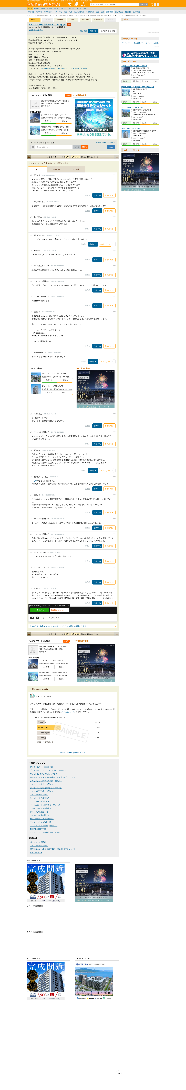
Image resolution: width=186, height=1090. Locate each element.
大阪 (97, 12)
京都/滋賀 (109, 12)
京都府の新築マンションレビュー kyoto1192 (140, 55)
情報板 (43, 8)
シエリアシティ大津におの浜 (41, 781)
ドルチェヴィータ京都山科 (40, 808)
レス (38, 170)
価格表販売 (98, 19)
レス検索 (75, 169)
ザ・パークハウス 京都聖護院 (42, 819)
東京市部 (39, 12)
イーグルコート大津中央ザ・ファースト (46, 805)
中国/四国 (128, 12)
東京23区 (31, 12)
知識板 (49, 8)
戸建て (85, 8)
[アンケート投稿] (37, 618)
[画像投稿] (32, 618)
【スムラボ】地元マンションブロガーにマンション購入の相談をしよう (57, 626)
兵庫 (102, 12)
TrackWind (156, 46)
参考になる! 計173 (108, 31)
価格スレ (85, 19)
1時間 (77, 147)
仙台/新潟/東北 (79, 12)
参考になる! (109, 195)
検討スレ (34, 19)
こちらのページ (68, 712)
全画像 (31, 30)
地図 (73, 19)
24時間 (84, 147)
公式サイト (49, 121)
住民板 (36, 8)
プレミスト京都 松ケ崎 (39, 826)
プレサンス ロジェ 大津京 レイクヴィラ (46, 788)
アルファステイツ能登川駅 (40, 822)
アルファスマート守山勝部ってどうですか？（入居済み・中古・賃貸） (145, 43)
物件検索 (76, 4)
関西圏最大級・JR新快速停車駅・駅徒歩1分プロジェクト (53, 777)
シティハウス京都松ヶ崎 (39, 815)
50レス (83, 157)
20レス (75, 156)
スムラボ (72, 8)
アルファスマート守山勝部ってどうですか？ (48, 24)
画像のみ (56, 169)
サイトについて (83, 4)
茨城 (65, 12)
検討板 (30, 8)
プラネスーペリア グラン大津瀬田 (43, 770)
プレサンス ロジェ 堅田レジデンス (44, 774)
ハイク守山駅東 (36, 853)
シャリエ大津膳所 (37, 784)
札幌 (70, 12)
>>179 (34, 481)
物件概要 (60, 19)
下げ (42, 618)
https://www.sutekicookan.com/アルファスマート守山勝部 (64, 68)
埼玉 (60, 12)
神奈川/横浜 (48, 12)
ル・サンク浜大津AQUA (39, 798)
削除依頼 (83, 31)
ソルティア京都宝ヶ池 (39, 812)
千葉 (55, 12)
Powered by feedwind (153, 32)
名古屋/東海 (90, 12)
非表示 (87, 195)
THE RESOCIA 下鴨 (38, 829)
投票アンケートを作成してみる (72, 753)
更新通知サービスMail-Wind (105, 142)
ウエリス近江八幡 (37, 791)
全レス (96, 157)
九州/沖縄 (136, 12)
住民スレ (62, 770)
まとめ (79, 8)
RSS (41, 30)
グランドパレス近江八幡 (39, 801)
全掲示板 (69, 4)
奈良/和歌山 (119, 12)
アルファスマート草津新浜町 (41, 767)
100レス (90, 157)
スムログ (63, 8)
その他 (56, 8)
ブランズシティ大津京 (39, 795)
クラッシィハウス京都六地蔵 (41, 832)
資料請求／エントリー (59, 610)
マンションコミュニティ (44, 4)
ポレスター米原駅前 (38, 842)
